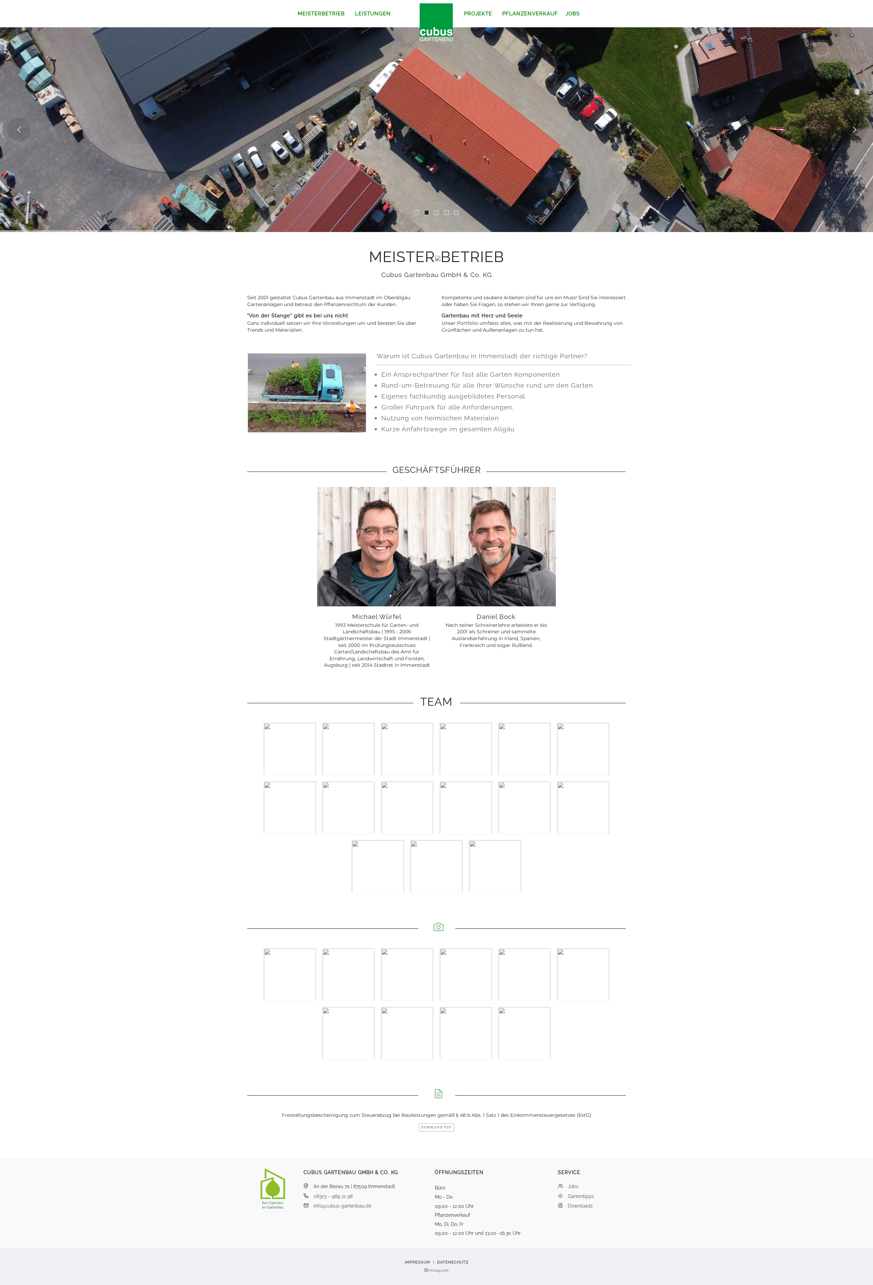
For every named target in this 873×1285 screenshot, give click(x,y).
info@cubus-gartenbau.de (342, 1206)
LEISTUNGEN (373, 14)
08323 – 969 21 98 (333, 1196)
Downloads (580, 1206)
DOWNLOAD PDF (436, 1127)
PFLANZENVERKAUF (530, 14)
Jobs (573, 1186)
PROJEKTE (478, 14)
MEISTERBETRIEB (321, 14)
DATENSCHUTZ (453, 1262)
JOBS (573, 14)
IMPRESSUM (417, 1262)
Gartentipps (581, 1196)
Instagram (438, 1270)
